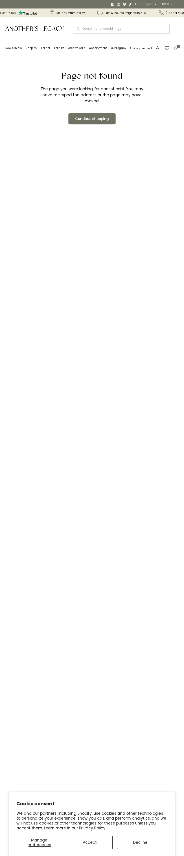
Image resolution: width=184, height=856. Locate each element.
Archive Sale (76, 48)
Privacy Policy (92, 828)
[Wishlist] (167, 48)
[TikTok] (130, 4)
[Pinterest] (124, 4)
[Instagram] (119, 4)
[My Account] (157, 48)
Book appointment (140, 48)
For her (45, 48)
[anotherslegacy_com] (34, 28)
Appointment (98, 48)
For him (59, 48)
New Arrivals (13, 48)
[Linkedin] (136, 4)
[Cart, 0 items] (176, 48)
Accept (90, 842)
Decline (140, 842)
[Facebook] (113, 4)
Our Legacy (118, 48)
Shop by (31, 48)
